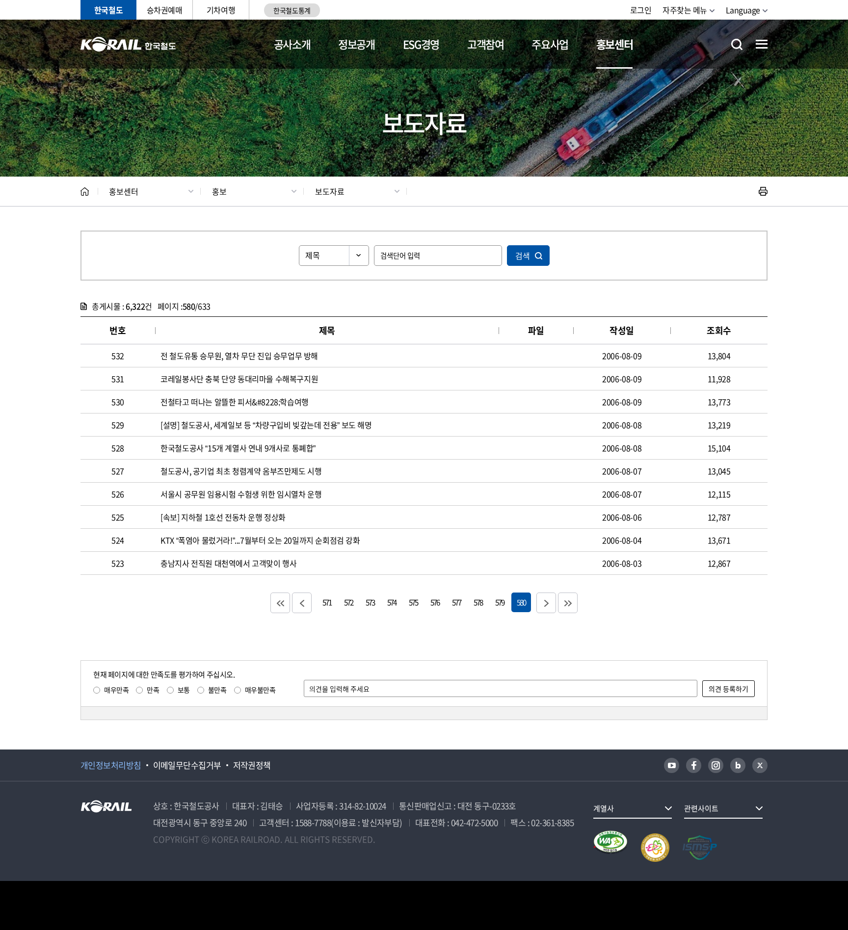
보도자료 (329, 191)
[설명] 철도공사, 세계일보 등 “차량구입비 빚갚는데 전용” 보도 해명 (265, 425)
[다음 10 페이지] (546, 603)
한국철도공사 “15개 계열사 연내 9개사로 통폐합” (238, 448)
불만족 (217, 690)
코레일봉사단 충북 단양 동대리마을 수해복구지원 (239, 379)
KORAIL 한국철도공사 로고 (128, 44)
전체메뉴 (762, 44)
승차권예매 (165, 10)
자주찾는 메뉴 (684, 10)
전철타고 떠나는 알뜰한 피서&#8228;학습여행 (234, 402)
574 (391, 602)
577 (456, 602)
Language (743, 10)
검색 (522, 255)
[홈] (84, 191)
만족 (153, 690)
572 (348, 602)
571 (326, 602)
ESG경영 (421, 44)
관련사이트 (701, 808)
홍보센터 (614, 44)
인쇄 (763, 191)
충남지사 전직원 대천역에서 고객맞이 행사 (228, 563)
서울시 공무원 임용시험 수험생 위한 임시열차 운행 (240, 494)
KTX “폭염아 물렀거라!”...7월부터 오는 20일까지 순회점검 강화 (260, 540)
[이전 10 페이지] (302, 603)
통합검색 (736, 44)
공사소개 (292, 44)
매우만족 (116, 690)
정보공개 (356, 44)
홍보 (219, 191)
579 (499, 602)
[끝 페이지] (568, 603)
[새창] (671, 765)
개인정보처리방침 (110, 765)
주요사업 (549, 44)
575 (413, 602)
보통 (184, 690)
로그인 (641, 10)
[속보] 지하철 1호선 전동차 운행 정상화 (223, 517)
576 (434, 602)
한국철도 (108, 10)
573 (370, 602)
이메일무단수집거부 (187, 765)
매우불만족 (260, 690)
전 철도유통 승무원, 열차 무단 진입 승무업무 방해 (239, 356)
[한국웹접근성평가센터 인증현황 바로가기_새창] (610, 847)
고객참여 (485, 44)
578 (478, 602)
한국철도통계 (291, 10)
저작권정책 (252, 765)
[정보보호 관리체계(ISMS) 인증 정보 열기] (700, 847)
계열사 (603, 808)
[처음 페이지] (280, 603)
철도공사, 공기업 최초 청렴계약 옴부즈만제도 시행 (240, 471)
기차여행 (221, 10)
